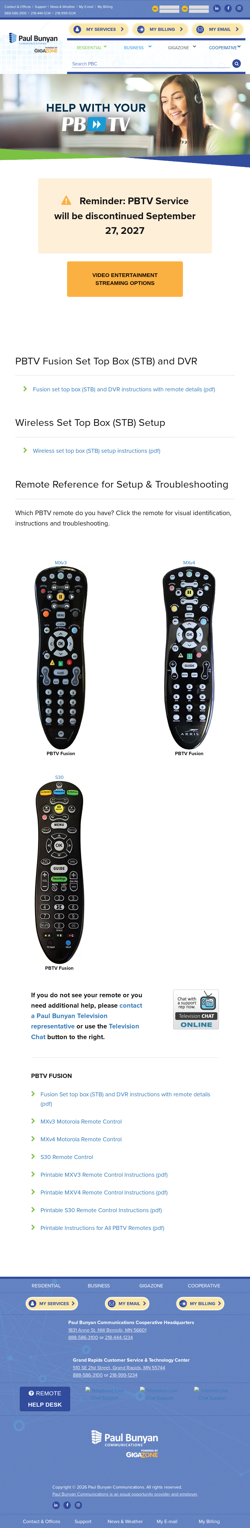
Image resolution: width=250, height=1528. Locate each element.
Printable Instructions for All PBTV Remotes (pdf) (102, 1228)
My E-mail (86, 6)
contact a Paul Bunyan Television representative (86, 1015)
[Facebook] (228, 8)
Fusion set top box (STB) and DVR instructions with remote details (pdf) (124, 389)
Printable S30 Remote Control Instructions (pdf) (101, 1210)
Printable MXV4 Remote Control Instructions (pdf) (104, 1192)
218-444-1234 (41, 13)
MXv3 (61, 562)
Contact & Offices (18, 6)
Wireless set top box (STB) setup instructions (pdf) (96, 450)
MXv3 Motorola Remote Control (81, 1121)
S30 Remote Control (67, 1157)
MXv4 (189, 562)
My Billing (209, 1521)
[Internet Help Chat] (212, 1394)
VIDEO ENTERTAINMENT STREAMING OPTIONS (125, 279)
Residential (89, 47)
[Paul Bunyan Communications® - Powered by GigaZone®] (33, 43)
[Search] (236, 63)
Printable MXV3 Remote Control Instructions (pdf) (104, 1174)
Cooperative (223, 47)
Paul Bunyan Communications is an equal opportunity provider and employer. (125, 1494)
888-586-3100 (16, 13)
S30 (59, 777)
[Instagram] (239, 8)
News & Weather (62, 6)
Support (40, 6)
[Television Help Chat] (159, 1394)
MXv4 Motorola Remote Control (81, 1139)
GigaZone (178, 47)
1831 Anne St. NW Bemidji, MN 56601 (107, 1330)
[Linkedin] (216, 8)
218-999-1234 (65, 13)
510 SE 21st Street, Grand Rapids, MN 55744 (119, 1367)
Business (134, 47)
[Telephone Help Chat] (105, 1394)
